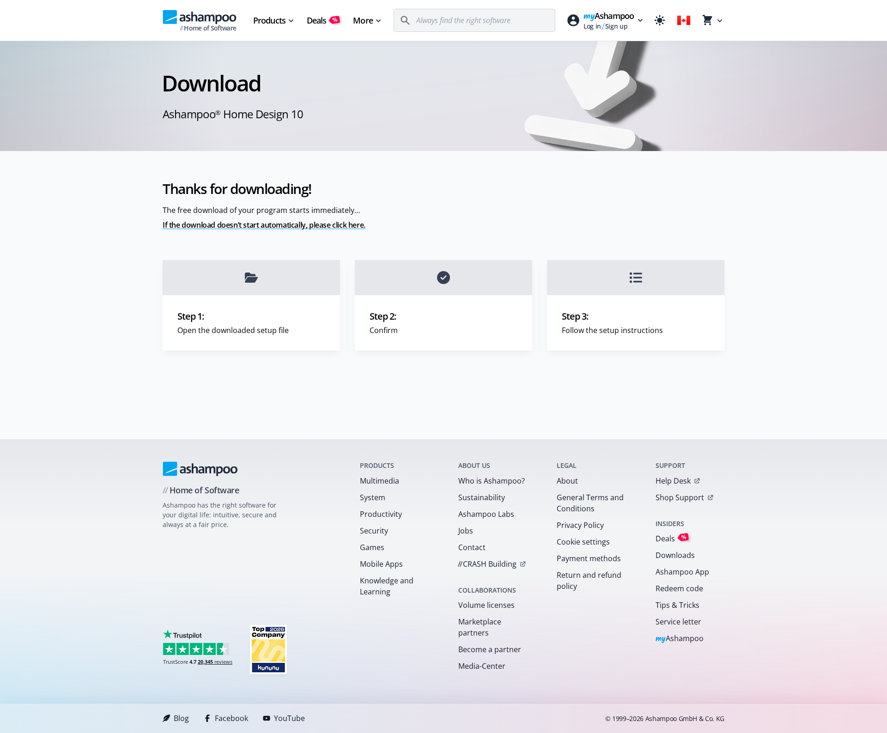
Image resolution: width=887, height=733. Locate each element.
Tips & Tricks (677, 605)
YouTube (289, 718)
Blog (181, 718)
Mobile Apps (381, 564)
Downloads (675, 555)
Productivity (381, 514)
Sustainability (481, 497)
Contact (472, 547)
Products (269, 20)
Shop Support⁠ (680, 497)
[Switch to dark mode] (660, 20)
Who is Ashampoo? (491, 481)
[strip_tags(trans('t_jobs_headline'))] (268, 649)
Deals (322, 20)
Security (374, 531)
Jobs (465, 531)
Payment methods (589, 558)
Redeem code (679, 588)
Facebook (231, 718)
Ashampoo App (682, 572)
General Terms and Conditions (590, 503)
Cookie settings (583, 542)
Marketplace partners (479, 627)
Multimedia (379, 481)
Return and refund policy (589, 580)
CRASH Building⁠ (487, 564)
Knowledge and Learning (386, 586)
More (362, 20)
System (372, 497)
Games (372, 547)
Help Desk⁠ (673, 481)
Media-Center (481, 666)
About (567, 481)
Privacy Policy (580, 525)
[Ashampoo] (200, 469)
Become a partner (489, 649)
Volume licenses (486, 605)
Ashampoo (680, 639)
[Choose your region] (684, 20)
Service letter (678, 622)
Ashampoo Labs (486, 514)
